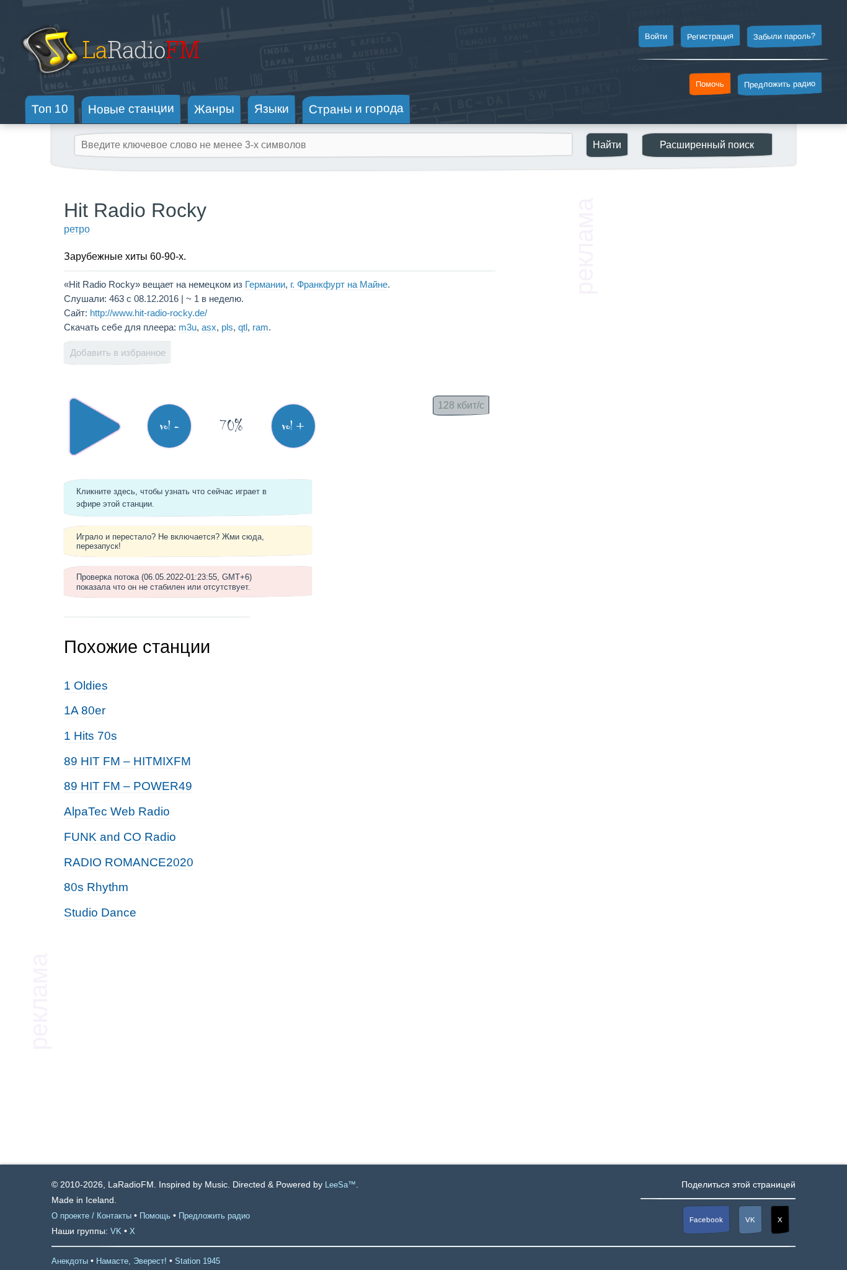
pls (227, 327)
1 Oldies (86, 685)
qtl (242, 327)
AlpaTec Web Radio (117, 811)
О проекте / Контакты (91, 1215)
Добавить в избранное (118, 352)
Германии (265, 284)
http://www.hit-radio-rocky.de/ (148, 313)
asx (209, 327)
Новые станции (131, 109)
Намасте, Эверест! (131, 1261)
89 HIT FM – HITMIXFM (127, 761)
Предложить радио (779, 84)
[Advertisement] (690, 384)
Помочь (710, 84)
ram (260, 327)
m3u (188, 327)
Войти (656, 37)
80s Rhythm (96, 887)
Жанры (214, 108)
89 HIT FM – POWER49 (128, 786)
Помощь (155, 1215)
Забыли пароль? (784, 36)
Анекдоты (69, 1261)
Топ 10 (50, 108)
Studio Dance (100, 912)
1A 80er (84, 710)
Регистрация (710, 36)
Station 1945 (197, 1261)
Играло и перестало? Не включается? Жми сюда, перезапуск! (170, 541)
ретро (77, 229)
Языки (271, 109)
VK (750, 1219)
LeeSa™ (340, 1184)
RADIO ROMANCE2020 (128, 862)
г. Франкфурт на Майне (339, 284)
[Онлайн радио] (109, 79)
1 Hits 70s (90, 735)
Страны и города (356, 109)
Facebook (706, 1220)
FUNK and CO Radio (120, 836)
